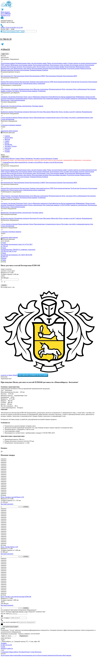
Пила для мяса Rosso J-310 (9, 547)
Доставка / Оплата (11, 146)
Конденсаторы (24, 82)
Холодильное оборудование (10, 655)
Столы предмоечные (7, 119)
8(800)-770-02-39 (6, 27)
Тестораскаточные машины (29, 91)
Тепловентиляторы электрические (20, 106)
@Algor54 (5, 49)
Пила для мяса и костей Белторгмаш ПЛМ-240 (16, 596)
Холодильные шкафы (57, 67)
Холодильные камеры (8, 63)
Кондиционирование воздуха (28, 655)
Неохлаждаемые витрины (40, 68)
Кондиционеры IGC (7, 76)
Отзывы (7, 151)
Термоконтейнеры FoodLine (39, 70)
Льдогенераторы (70, 67)
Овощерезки (11, 98)
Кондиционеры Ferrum (21, 76)
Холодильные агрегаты (77, 65)
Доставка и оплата (39, 158)
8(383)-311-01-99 (17, 27)
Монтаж (7, 139)
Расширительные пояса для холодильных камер (31, 63)
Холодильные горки (29, 67)
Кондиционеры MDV (70, 76)
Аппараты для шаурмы (8, 97)
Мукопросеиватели (55, 89)
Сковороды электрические (78, 98)
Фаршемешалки (87, 112)
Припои (3, 82)
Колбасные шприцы (7, 112)
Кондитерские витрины (14, 67)
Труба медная (75, 82)
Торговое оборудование (16, 162)
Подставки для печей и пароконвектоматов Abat (77, 117)
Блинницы (19, 97)
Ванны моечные (23, 117)
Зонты (31, 117)
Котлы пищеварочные (68, 97)
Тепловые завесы (37, 106)
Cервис (7, 141)
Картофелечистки (55, 97)
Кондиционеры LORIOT (37, 76)
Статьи (32, 652)
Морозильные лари (7, 68)
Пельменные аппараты (21, 112)
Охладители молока (73, 68)
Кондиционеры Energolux (54, 76)
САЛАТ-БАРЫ (65, 98)
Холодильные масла (15, 83)
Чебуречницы (5, 100)
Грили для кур (28, 97)
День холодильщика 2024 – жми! (13, 31)
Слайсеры (78, 112)
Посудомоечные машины (51, 98)
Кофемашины (80, 97)
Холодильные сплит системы (59, 65)
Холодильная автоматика (62, 82)
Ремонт (7, 143)
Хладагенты (84, 82)
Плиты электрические (35, 98)
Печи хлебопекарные (80, 89)
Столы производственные (9, 117)
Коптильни (33, 112)
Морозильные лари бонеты (22, 68)
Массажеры (47, 112)
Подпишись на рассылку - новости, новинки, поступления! (20, 633)
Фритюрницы (92, 98)
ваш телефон (5, 618)
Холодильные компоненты (47, 655)
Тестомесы (15, 91)
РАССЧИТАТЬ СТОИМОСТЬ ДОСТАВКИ (33, 375)
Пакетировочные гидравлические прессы (47, 117)
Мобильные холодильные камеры (22, 65)
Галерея (7, 150)
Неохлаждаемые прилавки (57, 68)
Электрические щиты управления (34, 83)
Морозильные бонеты (83, 67)
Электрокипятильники (17, 100)
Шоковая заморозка (7, 70)
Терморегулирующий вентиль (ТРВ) (42, 82)
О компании (5, 652)
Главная (7, 136)
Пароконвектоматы (21, 98)
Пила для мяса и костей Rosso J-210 (12, 497)
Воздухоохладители (12, 82)
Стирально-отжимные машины (11, 125)
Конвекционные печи (26, 89)
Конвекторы (5, 106)
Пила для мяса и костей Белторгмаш (51, 162)
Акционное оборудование (9, 131)
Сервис (17, 158)
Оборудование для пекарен (9, 89)
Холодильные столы (43, 67)
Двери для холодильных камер (57, 63)
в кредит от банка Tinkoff (9, 375)
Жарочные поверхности (41, 97)
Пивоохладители (85, 68)
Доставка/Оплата (24, 652)
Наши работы (13, 652)
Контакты (8, 148)
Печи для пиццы (67, 89)
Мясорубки (54, 112)
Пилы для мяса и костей (67, 112)
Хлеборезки (42, 91)
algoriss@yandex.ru (7, 20)
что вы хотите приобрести (9, 622)
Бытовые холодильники (21, 70)
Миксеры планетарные (41, 89)
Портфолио (8, 144)
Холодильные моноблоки (41, 65)
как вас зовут (5, 613)
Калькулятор (9, 137)
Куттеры (40, 112)
